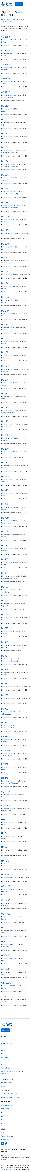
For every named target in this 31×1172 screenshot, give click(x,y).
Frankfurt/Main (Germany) (9, 661)
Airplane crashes (6, 1040)
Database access (6, 1083)
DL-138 (4, 202)
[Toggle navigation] (27, 4)
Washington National (7, 97)
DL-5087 (5, 559)
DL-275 (4, 421)
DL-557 (4, 586)
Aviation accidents (6, 1043)
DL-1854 (5, 338)
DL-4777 (5, 545)
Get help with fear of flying (9, 1120)
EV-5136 (5, 736)
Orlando (3, 399)
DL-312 (4, 462)
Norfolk (3, 56)
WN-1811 (6, 982)
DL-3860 (5, 517)
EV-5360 (5, 750)
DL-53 (4, 573)
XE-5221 (5, 996)
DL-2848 (5, 448)
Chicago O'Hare (6, 797)
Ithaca (3, 933)
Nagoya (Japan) (6, 606)
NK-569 (5, 833)
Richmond (4, 742)
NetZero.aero (5, 1155)
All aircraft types (6, 1061)
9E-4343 (5, 64)
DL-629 (4, 600)
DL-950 (4, 708)
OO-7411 (5, 941)
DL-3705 (5, 490)
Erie (27, 877)
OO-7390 (5, 927)
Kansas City (5, 440)
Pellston (4, 960)
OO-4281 (5, 886)
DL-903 (4, 669)
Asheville (4, 1002)
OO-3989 (5, 874)
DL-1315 (5, 133)
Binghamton (5, 946)
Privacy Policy (5, 1139)
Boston (3, 111)
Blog (2, 1116)
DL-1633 (5, 271)
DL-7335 (5, 614)
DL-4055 (5, 531)
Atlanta (3, 385)
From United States (19, 19)
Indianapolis (5, 481)
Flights (9, 19)
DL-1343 (5, 174)
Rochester (4, 919)
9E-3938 (5, 50)
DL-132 (4, 147)
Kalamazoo (4, 550)
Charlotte (4, 83)
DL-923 (4, 695)
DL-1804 (5, 324)
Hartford (4, 221)
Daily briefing (5, 1109)
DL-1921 (5, 352)
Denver (3, 288)
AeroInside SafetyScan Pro (9, 1094)
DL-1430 (5, 216)
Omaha (3, 509)
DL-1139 (5, 105)
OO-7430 (5, 955)
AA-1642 (5, 78)
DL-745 (4, 628)
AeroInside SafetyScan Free (10, 1097)
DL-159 (4, 257)
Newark (3, 769)
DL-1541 (5, 243)
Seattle (27, 686)
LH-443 (5, 778)
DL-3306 (5, 476)
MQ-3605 (5, 791)
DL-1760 (5, 310)
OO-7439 (5, 969)
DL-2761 (5, 435)
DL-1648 (5, 297)
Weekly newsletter (7, 1105)
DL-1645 (5, 283)
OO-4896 (5, 900)
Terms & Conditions (7, 1136)
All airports (4, 1064)
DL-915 (4, 683)
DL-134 (4, 161)
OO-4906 (5, 913)
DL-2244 (5, 407)
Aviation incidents (6, 1047)
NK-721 (5, 860)
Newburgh (4, 891)
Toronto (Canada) (6, 755)
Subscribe (19, 4)
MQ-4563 (5, 805)
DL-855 (4, 642)
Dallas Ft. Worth (6, 523)
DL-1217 (5, 119)
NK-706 (5, 846)
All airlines (4, 1057)
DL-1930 (5, 366)
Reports (3, 1050)
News (3, 1054)
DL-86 (4, 655)
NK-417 (5, 819)
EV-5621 (5, 764)
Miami (28, 274)
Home (3, 19)
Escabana (4, 70)
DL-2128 (5, 393)
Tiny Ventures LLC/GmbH (9, 1169)
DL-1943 (5, 379)
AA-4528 (5, 92)
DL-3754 (5, 504)
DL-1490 (5, 230)
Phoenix (3, 357)
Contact (3, 1132)
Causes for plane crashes (9, 1068)
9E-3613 (5, 36)
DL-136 (4, 188)
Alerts (3, 1086)
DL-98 (4, 722)
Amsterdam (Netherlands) (9, 152)
